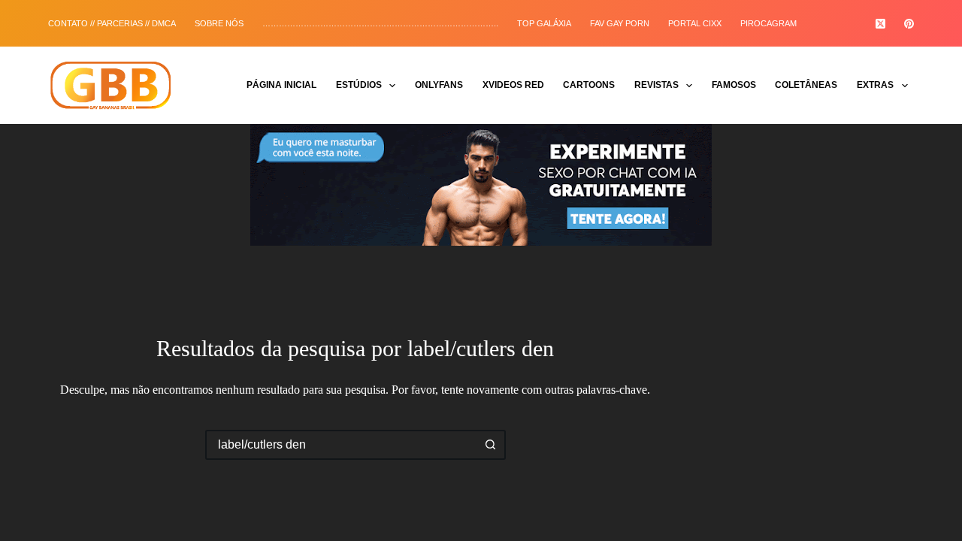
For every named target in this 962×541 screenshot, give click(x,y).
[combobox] (342, 445)
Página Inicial (281, 85)
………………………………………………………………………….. (380, 23)
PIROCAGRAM (768, 23)
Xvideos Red (513, 85)
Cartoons (589, 85)
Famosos (734, 85)
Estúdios (359, 85)
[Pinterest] (909, 24)
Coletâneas (806, 85)
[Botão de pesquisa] (490, 444)
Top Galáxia (544, 23)
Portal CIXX (695, 23)
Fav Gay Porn (619, 23)
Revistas (656, 85)
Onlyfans (439, 85)
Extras (875, 85)
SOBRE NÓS (219, 23)
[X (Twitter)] (880, 24)
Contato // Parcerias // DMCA (112, 23)
